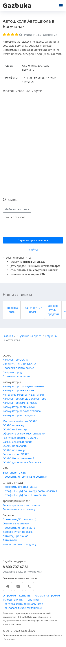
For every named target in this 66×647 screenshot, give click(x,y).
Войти (33, 250)
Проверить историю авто (19, 527)
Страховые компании (16, 376)
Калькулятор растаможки (19, 407)
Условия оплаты (13, 599)
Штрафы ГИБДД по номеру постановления (30, 491)
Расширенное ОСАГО (16, 454)
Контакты (25, 595)
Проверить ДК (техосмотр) (19, 519)
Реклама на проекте (47, 595)
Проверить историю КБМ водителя (25, 476)
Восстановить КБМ (15, 472)
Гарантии (33, 599)
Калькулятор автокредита (19, 415)
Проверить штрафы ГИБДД (20, 486)
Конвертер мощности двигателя (23, 394)
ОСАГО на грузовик (15, 446)
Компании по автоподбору (19, 544)
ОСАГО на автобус (14, 450)
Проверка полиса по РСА (18, 368)
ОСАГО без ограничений (18, 458)
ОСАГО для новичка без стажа (22, 462)
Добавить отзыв (17, 209)
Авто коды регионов (15, 536)
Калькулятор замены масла (20, 402)
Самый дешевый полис (17, 441)
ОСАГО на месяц (13, 425)
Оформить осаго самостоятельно (24, 433)
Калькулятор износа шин (18, 390)
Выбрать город (12, 372)
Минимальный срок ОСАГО (20, 421)
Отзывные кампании (16, 523)
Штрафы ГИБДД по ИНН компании (25, 495)
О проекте (9, 595)
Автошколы (10, 540)
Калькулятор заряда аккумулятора (24, 398)
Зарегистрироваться (33, 240)
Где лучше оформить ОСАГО (20, 437)
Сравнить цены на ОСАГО (19, 364)
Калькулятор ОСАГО (15, 359)
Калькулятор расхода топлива (22, 411)
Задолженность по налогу (19, 509)
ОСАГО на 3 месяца (15, 429)
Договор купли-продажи (53, 310)
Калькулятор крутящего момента (24, 386)
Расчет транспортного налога (22, 505)
